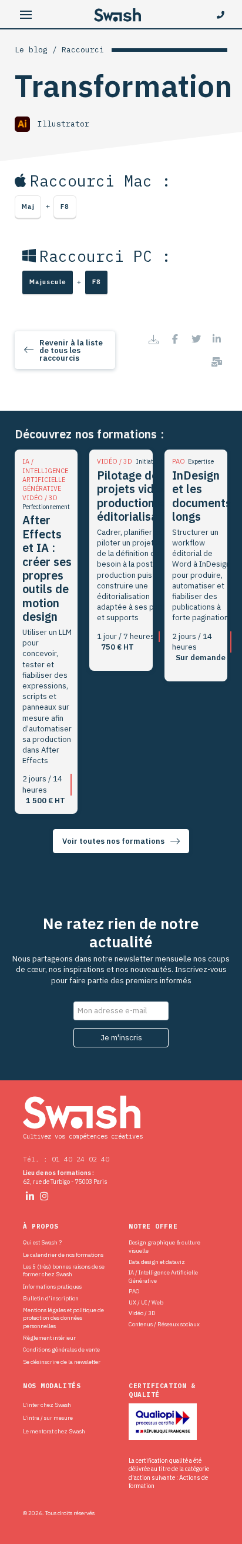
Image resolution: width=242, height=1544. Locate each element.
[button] (26, 15)
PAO (134, 1291)
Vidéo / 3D (142, 1313)
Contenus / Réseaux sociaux (164, 1324)
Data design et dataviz (157, 1262)
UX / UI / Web (146, 1302)
